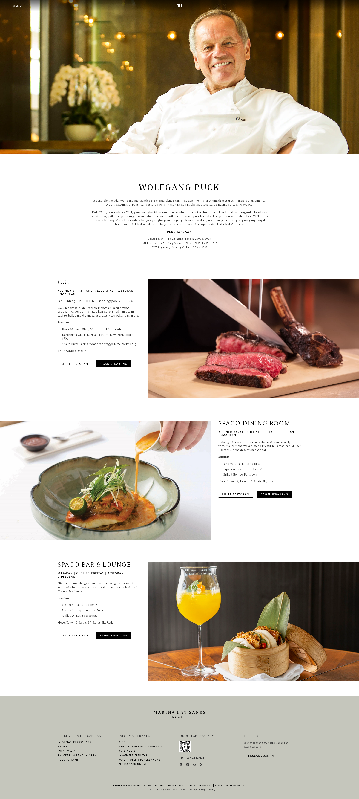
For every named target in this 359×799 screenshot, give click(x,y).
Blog (122, 742)
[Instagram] (181, 765)
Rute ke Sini (127, 751)
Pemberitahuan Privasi (169, 785)
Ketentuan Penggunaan (230, 785)
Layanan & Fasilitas (133, 755)
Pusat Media (67, 751)
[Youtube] (195, 765)
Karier (62, 747)
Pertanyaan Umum (132, 764)
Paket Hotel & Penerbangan (139, 760)
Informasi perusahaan (74, 742)
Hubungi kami (68, 760)
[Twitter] (201, 765)
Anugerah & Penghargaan (77, 755)
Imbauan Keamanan (199, 785)
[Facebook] (188, 765)
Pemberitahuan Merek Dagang (132, 785)
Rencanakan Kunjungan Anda (141, 747)
